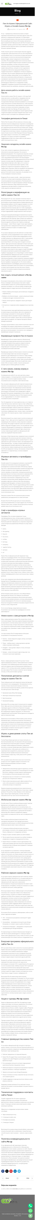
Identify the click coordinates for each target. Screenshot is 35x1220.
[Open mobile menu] (2, 3)
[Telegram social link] (19, 1171)
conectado (15, 1189)
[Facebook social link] (2, 1171)
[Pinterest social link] (11, 1171)
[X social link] (7, 1171)
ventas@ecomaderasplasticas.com (21, 4)
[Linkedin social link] (15, 1171)
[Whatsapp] (30, 1211)
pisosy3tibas (13, 29)
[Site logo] (8, 4)
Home (16, 14)
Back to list (17, 1178)
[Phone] (30, 1206)
